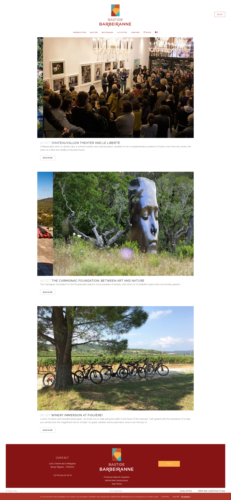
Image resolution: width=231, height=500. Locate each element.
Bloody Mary (12, 491)
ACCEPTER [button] (165, 497)
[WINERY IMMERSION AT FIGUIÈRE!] (115, 358)
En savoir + (186, 497)
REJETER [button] (176, 497)
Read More (48, 158)
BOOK (219, 14)
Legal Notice (186, 491)
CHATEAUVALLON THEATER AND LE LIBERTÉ (86, 143)
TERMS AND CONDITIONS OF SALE (211, 491)
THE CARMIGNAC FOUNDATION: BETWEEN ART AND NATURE (98, 280)
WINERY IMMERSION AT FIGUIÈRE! (77, 415)
